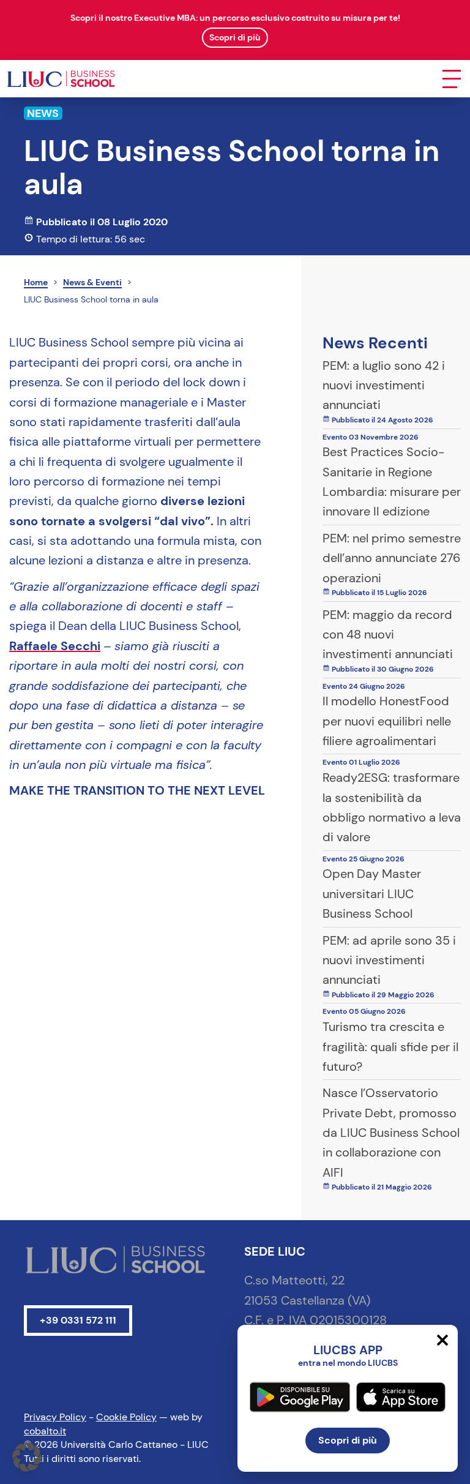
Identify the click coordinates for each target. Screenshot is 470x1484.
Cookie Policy (126, 1417)
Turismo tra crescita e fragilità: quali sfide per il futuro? (390, 1046)
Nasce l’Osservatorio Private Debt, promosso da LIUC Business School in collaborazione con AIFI (391, 1132)
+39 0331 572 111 (78, 1320)
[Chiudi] (442, 1340)
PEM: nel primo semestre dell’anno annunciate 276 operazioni (392, 558)
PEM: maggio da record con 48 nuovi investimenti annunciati (388, 634)
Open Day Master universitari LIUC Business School (372, 893)
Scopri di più (347, 1440)
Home (36, 282)
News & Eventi (92, 282)
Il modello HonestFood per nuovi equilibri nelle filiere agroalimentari (387, 721)
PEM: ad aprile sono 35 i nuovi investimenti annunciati (389, 960)
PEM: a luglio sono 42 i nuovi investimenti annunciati (384, 385)
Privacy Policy (55, 1417)
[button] (27, 1457)
